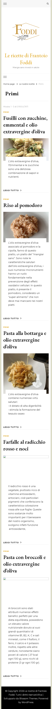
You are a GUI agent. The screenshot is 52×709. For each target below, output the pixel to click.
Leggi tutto (11, 190)
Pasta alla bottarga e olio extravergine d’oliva (24, 340)
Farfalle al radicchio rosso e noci (24, 445)
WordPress (27, 702)
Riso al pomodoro (22, 205)
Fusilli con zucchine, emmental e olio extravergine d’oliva (25, 124)
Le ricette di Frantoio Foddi (26, 59)
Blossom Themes (28, 698)
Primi (6, 112)
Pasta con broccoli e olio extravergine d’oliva (24, 564)
